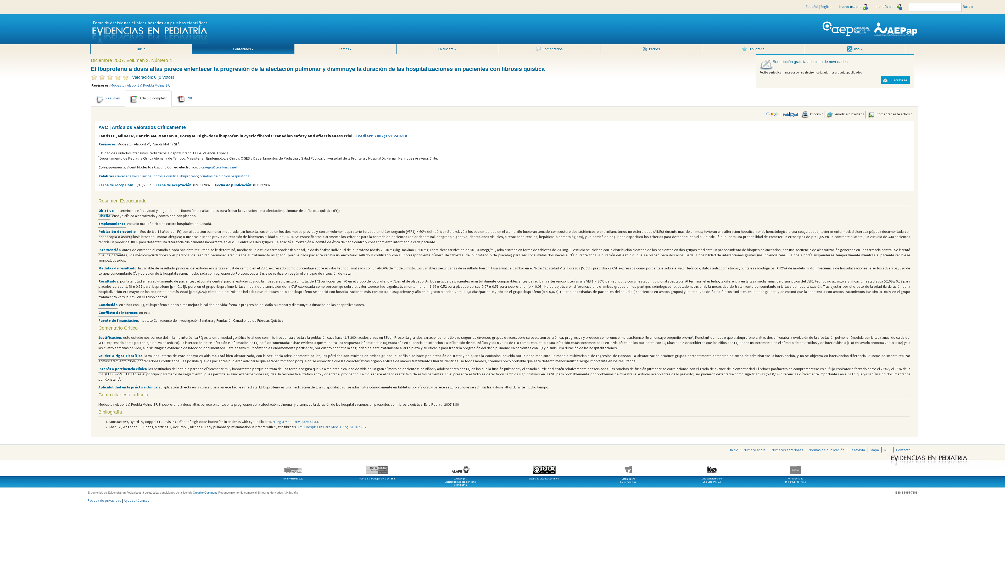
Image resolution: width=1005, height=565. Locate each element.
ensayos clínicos (139, 176)
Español (812, 6)
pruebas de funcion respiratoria (224, 176)
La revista (857, 450)
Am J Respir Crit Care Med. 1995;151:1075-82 (332, 427)
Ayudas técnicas (136, 500)
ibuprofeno (189, 176)
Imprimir (816, 114)
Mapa (874, 450)
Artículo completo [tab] (153, 98)
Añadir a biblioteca (849, 114)
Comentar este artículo (894, 114)
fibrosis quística (165, 176)
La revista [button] (446, 49)
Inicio (141, 49)
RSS (887, 450)
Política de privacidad (104, 500)
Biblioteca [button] (756, 49)
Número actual (755, 450)
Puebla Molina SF (156, 85)
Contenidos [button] (242, 49)
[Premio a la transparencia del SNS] (377, 467)
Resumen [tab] (112, 98)
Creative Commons (205, 492)
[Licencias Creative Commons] (544, 467)
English (825, 6)
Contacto (903, 450)
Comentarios (553, 49)
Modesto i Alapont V (125, 85)
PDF (190, 98)
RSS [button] (857, 49)
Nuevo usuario (850, 6)
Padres (654, 49)
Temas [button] (344, 49)
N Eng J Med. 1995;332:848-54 (295, 421)
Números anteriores (787, 450)
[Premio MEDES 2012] (293, 467)
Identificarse (886, 6)
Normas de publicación (826, 450)
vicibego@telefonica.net (218, 167)
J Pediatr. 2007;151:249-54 (381, 135)
